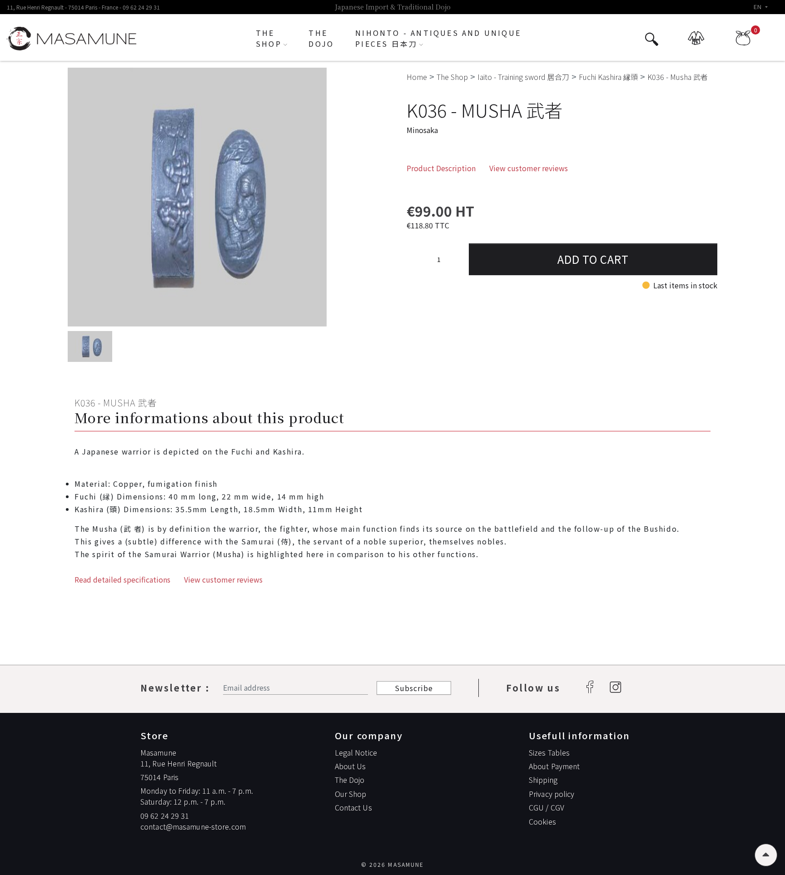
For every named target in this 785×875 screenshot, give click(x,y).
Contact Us (353, 807)
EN (759, 6)
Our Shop (351, 793)
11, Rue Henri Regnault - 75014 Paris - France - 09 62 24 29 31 (83, 7)
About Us (350, 766)
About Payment (554, 766)
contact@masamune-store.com (193, 826)
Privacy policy (552, 793)
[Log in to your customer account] (697, 42)
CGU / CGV (546, 807)
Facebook (590, 688)
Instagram (615, 688)
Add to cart (593, 259)
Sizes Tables (549, 752)
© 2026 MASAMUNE (392, 864)
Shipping (543, 779)
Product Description (441, 168)
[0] (743, 41)
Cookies (542, 821)
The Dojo (350, 779)
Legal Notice (356, 752)
